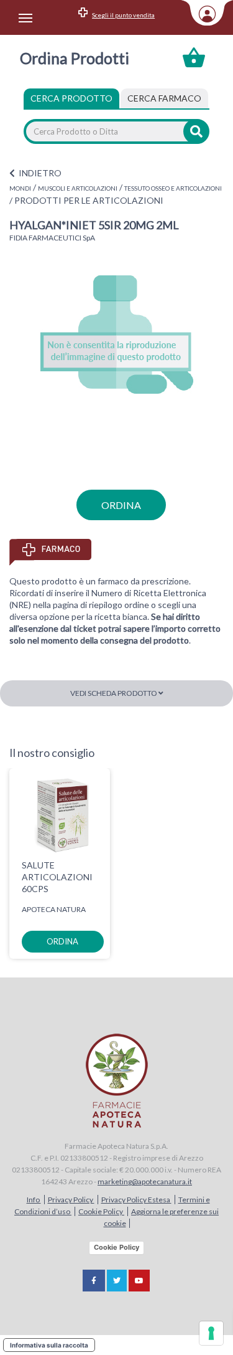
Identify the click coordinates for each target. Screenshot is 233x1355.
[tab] (164, 98)
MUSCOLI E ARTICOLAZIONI (77, 188)
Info (34, 1199)
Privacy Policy (71, 1199)
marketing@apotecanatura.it (145, 1181)
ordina (121, 505)
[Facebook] (94, 1280)
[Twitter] (117, 1280)
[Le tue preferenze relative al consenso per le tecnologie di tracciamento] (211, 1333)
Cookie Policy (101, 1211)
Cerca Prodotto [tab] (71, 98)
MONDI (20, 188)
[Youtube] (139, 1280)
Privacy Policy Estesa (136, 1199)
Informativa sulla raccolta (49, 1345)
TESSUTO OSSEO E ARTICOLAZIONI (173, 188)
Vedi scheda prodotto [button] (114, 693)
